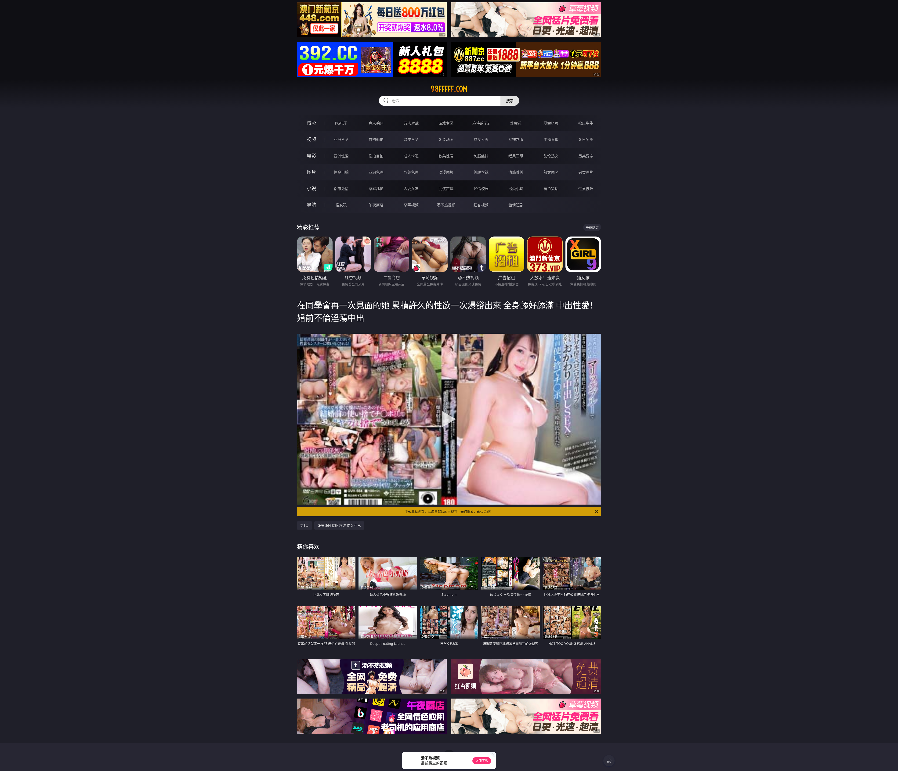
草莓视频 (411, 205)
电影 (311, 156)
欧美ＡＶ (411, 139)
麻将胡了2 (480, 123)
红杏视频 (481, 205)
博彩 (311, 123)
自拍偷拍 (376, 139)
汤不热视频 (446, 205)
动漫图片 (445, 172)
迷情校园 (481, 188)
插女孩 (341, 205)
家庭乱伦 (376, 188)
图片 (311, 172)
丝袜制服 (515, 139)
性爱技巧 (585, 188)
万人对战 (411, 123)
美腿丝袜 (481, 172)
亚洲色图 (376, 172)
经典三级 (515, 155)
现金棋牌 (550, 123)
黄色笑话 (550, 188)
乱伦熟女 (550, 155)
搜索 (510, 100)
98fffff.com (449, 88)
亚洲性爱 (341, 155)
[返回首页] (609, 760)
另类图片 (585, 172)
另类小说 (515, 188)
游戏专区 (445, 123)
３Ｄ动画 (445, 139)
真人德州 (376, 123)
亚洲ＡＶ (341, 139)
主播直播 (550, 139)
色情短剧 (515, 205)
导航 (311, 205)
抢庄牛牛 (585, 123)
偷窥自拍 (341, 172)
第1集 (304, 525)
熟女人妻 (481, 139)
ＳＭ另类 (585, 139)
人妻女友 (411, 188)
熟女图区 (550, 172)
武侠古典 (445, 188)
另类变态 (585, 155)
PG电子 (341, 123)
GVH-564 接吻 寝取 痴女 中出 (339, 525)
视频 (311, 139)
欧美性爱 (445, 155)
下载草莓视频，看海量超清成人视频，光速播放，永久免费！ (449, 511)
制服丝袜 (481, 155)
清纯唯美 (515, 172)
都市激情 (341, 188)
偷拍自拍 (376, 155)
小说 (311, 188)
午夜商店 (376, 205)
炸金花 (515, 123)
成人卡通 (411, 155)
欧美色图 (411, 172)
